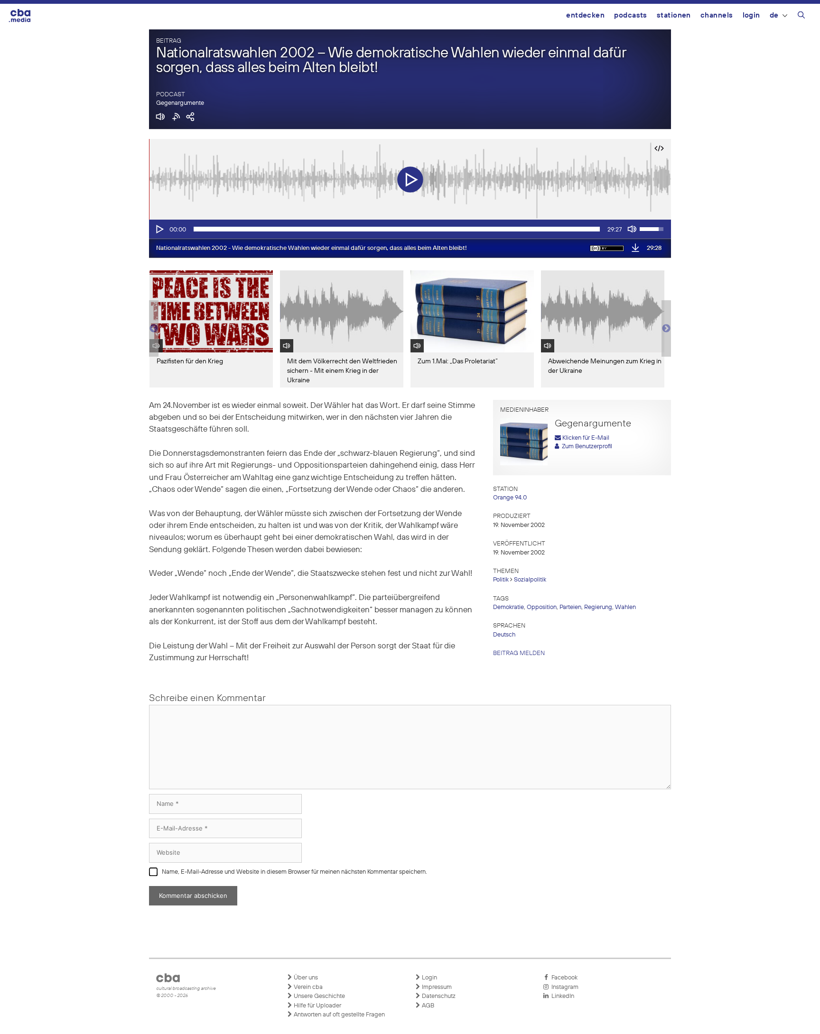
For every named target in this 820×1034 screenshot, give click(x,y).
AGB (427, 1006)
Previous (153, 328)
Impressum (436, 987)
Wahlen (625, 607)
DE (774, 15)
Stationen (674, 15)
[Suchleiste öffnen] (801, 16)
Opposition (542, 607)
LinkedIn (561, 996)
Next (666, 328)
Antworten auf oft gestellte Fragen (338, 1015)
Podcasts (630, 15)
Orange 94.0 (510, 498)
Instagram (563, 987)
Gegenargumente (180, 103)
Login (751, 15)
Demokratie (508, 607)
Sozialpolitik (530, 580)
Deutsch (504, 635)
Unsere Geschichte (318, 996)
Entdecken (585, 15)
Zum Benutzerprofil (585, 446)
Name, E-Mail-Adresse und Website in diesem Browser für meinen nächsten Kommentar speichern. (294, 872)
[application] (410, 229)
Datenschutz (438, 996)
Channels (716, 15)
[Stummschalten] (632, 229)
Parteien (570, 607)
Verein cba (307, 987)
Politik (501, 580)
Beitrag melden (519, 653)
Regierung (598, 607)
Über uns (305, 978)
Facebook (563, 978)
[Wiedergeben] (159, 229)
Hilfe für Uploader (316, 1006)
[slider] (397, 229)
